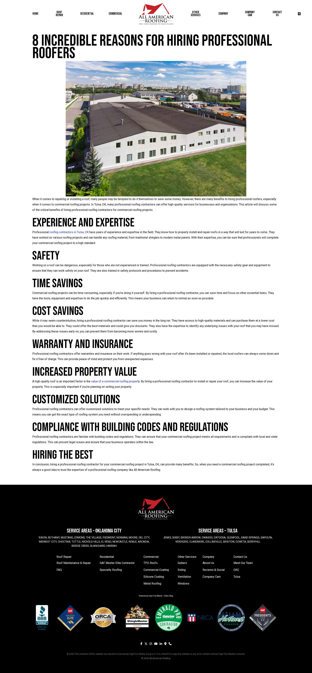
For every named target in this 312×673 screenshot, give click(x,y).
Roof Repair (64, 557)
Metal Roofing (152, 583)
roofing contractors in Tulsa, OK (69, 232)
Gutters (182, 563)
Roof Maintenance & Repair (74, 563)
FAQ (59, 570)
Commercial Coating (156, 570)
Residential (107, 557)
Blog (171, 596)
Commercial (151, 557)
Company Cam (212, 576)
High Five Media (155, 596)
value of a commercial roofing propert (114, 381)
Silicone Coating (154, 576)
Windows (183, 583)
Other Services (187, 557)
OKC (236, 570)
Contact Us (240, 557)
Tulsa (236, 576)
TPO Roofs (151, 563)
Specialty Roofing (111, 570)
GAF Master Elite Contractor (117, 563)
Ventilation (184, 576)
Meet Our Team (243, 563)
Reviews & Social (214, 570)
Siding (182, 570)
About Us (208, 563)
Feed (166, 596)
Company (208, 557)
